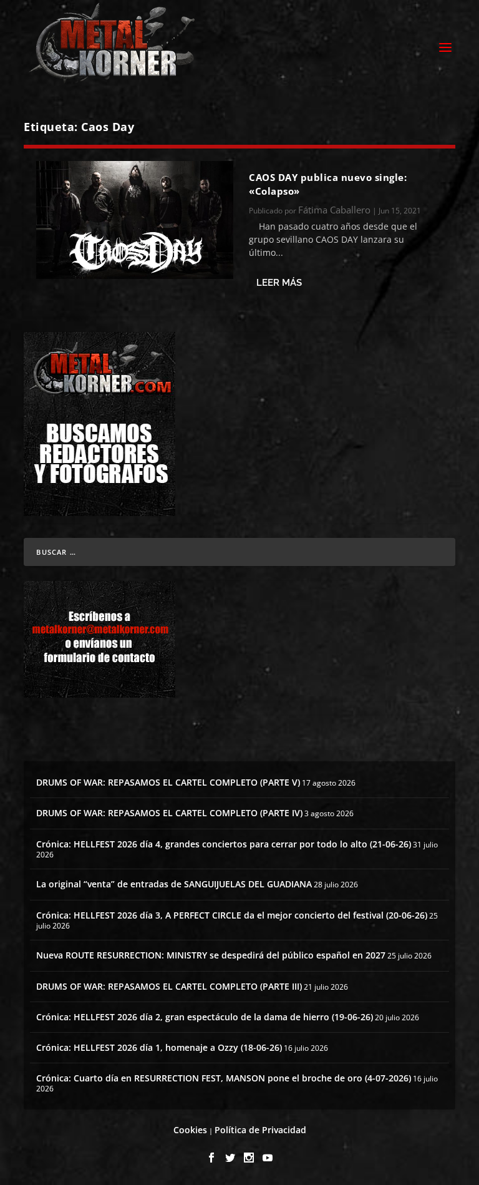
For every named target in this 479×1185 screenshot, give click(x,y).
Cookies (190, 1130)
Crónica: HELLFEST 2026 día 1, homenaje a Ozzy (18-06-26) (159, 1047)
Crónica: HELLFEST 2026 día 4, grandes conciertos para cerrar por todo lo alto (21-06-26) (223, 844)
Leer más (279, 282)
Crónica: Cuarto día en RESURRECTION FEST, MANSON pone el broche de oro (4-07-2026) (223, 1078)
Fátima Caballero (334, 209)
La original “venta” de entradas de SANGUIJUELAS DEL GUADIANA (174, 884)
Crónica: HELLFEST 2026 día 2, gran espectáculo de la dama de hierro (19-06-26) (204, 1017)
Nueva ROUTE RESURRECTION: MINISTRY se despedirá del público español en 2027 (210, 955)
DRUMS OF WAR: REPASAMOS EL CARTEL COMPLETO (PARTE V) (168, 782)
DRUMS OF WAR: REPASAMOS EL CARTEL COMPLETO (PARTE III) (169, 986)
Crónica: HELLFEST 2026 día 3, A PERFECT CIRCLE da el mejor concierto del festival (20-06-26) (231, 915)
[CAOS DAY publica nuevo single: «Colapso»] (134, 220)
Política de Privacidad (260, 1130)
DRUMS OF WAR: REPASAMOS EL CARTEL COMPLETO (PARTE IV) (169, 813)
